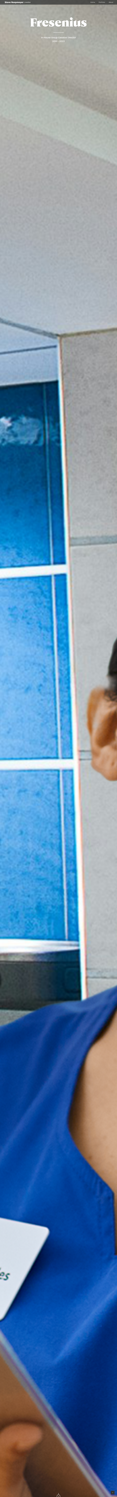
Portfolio (102, 2)
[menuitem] (93, 2)
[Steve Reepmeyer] (23, 2)
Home (92, 2)
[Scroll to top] (112, 1492)
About (111, 2)
